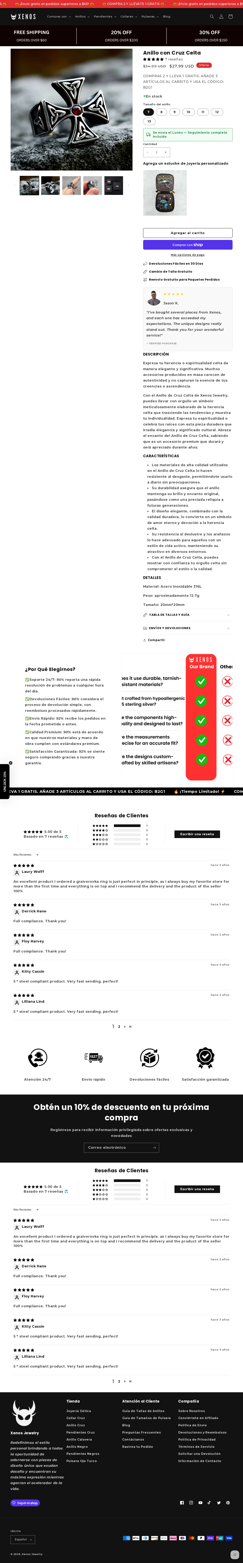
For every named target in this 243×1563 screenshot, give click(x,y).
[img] (23, 866)
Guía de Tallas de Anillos (143, 1411)
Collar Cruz (75, 1418)
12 (217, 112)
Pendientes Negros (82, 1454)
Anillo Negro (77, 1447)
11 (202, 112)
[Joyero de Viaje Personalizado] (165, 193)
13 (149, 121)
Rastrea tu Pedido (137, 1447)
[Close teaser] (11, 763)
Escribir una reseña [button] (197, 834)
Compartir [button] (156, 640)
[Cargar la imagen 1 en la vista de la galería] (29, 185)
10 (188, 112)
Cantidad (150, 144)
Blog (126, 1425)
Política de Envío (192, 1425)
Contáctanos (133, 1439)
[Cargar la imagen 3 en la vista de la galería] (71, 185)
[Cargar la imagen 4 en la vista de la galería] (92, 185)
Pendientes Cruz (80, 1432)
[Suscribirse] (154, 1148)
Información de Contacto (199, 1461)
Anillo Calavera (79, 1439)
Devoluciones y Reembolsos (202, 1432)
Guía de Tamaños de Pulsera (146, 1418)
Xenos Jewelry (32, 1554)
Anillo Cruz (75, 1425)
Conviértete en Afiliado (198, 1418)
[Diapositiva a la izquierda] (14, 185)
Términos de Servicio (196, 1447)
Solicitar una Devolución (199, 1454)
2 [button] (119, 1027)
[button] (59, 16)
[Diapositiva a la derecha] (128, 185)
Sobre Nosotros (191, 1411)
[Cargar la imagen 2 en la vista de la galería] (50, 185)
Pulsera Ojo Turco (81, 1461)
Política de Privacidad (197, 1439)
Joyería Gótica (78, 1411)
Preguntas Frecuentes (141, 1432)
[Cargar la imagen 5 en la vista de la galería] (113, 185)
